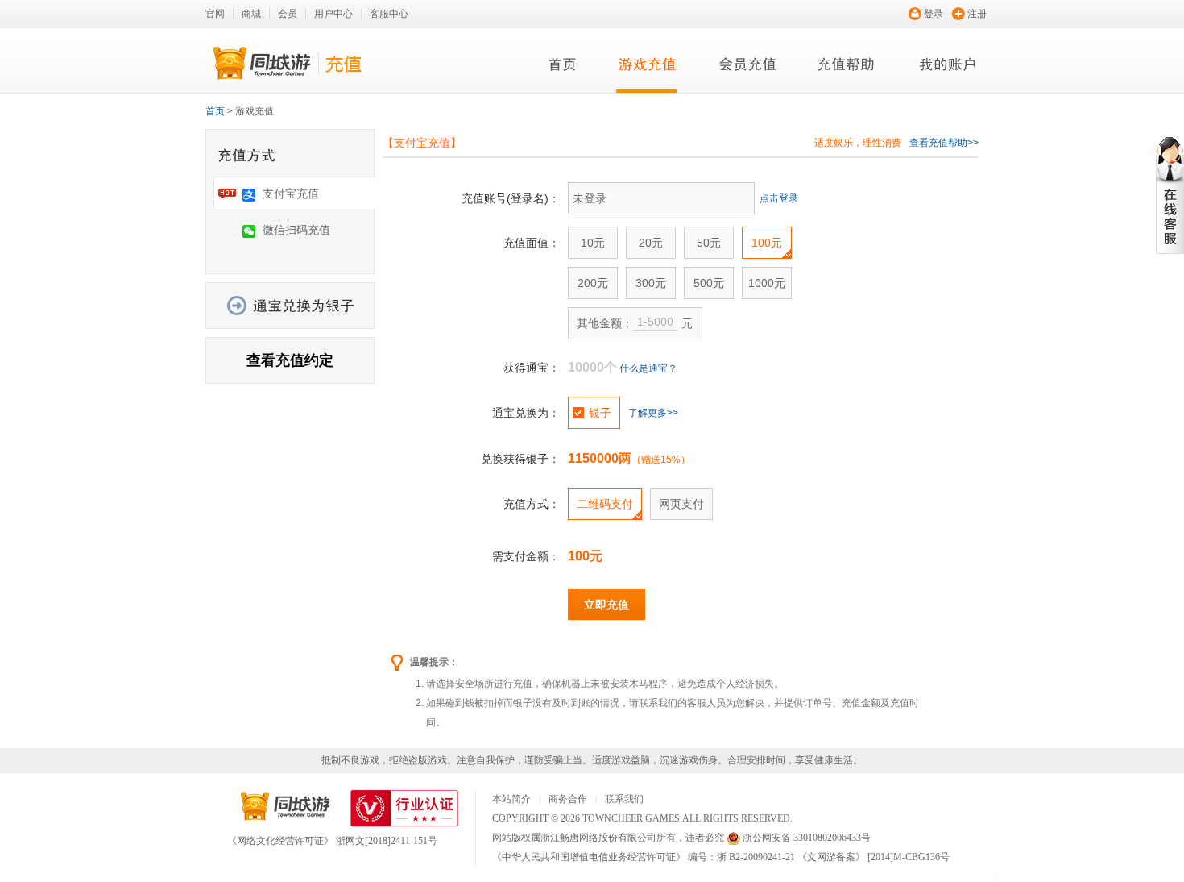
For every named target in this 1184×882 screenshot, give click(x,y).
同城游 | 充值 (290, 63)
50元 (709, 242)
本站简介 (511, 799)
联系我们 (624, 799)
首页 (562, 66)
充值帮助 (848, 66)
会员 (287, 13)
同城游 (285, 806)
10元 (593, 242)
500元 (708, 283)
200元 (593, 283)
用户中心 (333, 13)
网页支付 (681, 503)
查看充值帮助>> (944, 142)
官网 (215, 13)
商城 (251, 13)
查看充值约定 (289, 360)
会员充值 (747, 66)
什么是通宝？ (648, 368)
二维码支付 (605, 503)
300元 (650, 283)
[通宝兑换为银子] (290, 305)
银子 (600, 412)
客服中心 (389, 13)
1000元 (766, 283)
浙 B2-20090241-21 (756, 857)
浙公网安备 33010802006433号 (807, 837)
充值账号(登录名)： (511, 198)
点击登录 (779, 198)
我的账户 (948, 66)
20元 (651, 242)
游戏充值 (646, 66)
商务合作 (568, 799)
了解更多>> (653, 412)
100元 (766, 242)
